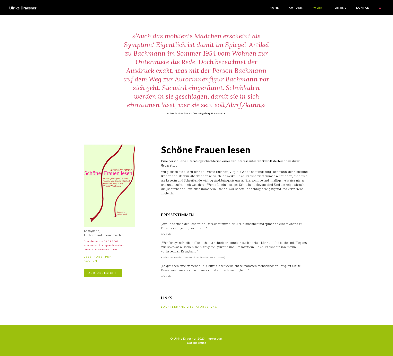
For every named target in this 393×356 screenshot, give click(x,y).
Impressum (215, 338)
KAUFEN (90, 260)
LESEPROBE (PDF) (98, 256)
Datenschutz (196, 342)
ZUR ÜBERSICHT (102, 272)
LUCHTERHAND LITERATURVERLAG (189, 306)
